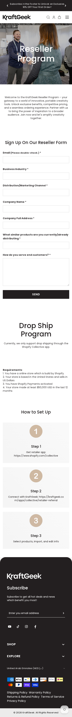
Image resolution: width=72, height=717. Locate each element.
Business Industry (15, 169)
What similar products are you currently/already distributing (35, 236)
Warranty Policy (40, 693)
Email (21, 152)
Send (36, 294)
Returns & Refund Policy (23, 697)
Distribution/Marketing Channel (24, 185)
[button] (7, 5)
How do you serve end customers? (26, 255)
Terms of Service (52, 697)
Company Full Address (18, 218)
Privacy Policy (16, 701)
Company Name (13, 202)
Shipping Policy (17, 693)
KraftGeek (29, 712)
